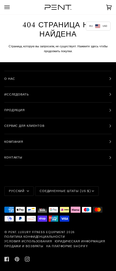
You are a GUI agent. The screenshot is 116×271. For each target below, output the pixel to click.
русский (17, 191)
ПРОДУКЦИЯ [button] (14, 110)
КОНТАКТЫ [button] (13, 158)
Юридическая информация (80, 241)
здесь (94, 46)
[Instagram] (27, 259)
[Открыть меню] (12, 7)
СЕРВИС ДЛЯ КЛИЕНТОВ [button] (24, 126)
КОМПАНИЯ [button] (13, 142)
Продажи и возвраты (23, 246)
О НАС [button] (9, 79)
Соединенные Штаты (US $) (65, 191)
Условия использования (28, 241)
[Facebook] (6, 259)
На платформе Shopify (67, 246)
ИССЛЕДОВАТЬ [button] (16, 94)
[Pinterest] (17, 259)
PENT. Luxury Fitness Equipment (37, 232)
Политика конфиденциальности (34, 237)
